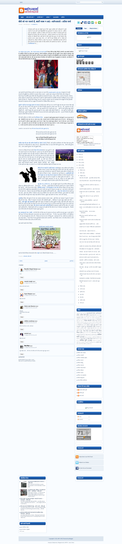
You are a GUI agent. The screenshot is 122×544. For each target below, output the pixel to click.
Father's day (94, 316)
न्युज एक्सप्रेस (55, 17)
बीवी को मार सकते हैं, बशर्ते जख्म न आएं (48, 168)
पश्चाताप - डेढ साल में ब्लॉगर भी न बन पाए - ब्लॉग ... (90, 251)
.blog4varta (92, 314)
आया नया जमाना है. (62, 191)
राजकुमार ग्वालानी (80, 334)
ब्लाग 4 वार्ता (90, 325)
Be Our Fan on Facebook (85, 468)
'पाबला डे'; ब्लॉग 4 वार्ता (80, 313)
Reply (22, 277)
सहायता (87, 342)
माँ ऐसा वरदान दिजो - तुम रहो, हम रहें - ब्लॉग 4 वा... (90, 254)
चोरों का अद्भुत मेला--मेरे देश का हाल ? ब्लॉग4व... (89, 239)
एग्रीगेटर (62, 17)
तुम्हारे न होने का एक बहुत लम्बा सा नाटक (29, 105)
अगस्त (81, 289)
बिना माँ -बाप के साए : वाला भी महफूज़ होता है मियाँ (89, 236)
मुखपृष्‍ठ (22, 17)
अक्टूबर (81, 175)
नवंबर (81, 173)
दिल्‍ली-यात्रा (80, 323)
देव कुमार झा (86, 323)
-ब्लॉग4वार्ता (25, 256)
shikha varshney (29, 321)
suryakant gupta (91, 319)
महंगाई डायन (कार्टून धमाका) (46, 226)
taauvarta (99, 319)
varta (70, 542)
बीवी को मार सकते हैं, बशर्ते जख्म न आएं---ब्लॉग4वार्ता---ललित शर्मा (45, 21)
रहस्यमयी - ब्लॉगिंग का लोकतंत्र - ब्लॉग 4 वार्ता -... (90, 260)
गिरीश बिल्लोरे (87, 320)
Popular (79, 28)
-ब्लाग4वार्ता (89, 313)
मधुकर (84, 332)
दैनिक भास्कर (80, 372)
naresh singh (28, 281)
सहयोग (83, 342)
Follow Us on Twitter (84, 462)
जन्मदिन (78, 322)
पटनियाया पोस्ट (38, 117)
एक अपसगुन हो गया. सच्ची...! (26, 212)
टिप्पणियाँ (81, 419)
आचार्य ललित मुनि (83, 390)
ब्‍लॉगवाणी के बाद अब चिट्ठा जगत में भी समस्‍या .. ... (90, 271)
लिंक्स (86, 337)
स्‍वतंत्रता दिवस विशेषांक (82, 343)
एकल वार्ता (80, 320)
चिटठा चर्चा (97, 320)
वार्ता (33, 43)
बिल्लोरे (79, 325)
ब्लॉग (30, 43)
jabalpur (78, 319)
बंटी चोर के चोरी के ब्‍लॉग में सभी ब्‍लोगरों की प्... (89, 257)
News (73, 542)
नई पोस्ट (21, 260)
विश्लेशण (78, 338)
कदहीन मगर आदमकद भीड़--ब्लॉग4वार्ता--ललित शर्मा (90, 246)
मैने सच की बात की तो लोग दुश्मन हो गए (40, 128)
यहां (38, 253)
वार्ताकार (48, 17)
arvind (26, 333)
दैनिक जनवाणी (81, 355)
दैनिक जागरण (80, 360)
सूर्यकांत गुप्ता (98, 342)
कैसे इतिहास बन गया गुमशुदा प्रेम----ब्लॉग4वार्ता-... (89, 249)
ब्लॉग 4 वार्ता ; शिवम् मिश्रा (82, 331)
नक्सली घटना (93, 323)
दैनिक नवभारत (81, 365)
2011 (80, 165)
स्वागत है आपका (22, 531)
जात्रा (82, 322)
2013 (80, 160)
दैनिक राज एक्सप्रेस (82, 375)
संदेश (80, 416)
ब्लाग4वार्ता (89, 326)
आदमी (20, 198)
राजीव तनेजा (87, 334)
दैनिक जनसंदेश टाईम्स (82, 357)
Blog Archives (93, 28)
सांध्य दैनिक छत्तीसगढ (82, 380)
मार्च (81, 302)
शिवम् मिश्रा (26, 346)
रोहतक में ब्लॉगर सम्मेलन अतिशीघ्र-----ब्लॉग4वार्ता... (90, 233)
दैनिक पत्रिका (81, 370)
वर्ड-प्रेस (90, 337)
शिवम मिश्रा (83, 338)
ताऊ (90, 322)
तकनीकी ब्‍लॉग (40, 17)
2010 (80, 168)
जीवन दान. (86, 322)
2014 (80, 157)
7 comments (34, 24)
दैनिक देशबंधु (80, 362)
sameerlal (84, 319)
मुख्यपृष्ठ (46, 260)
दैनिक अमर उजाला (82, 352)
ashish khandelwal (96, 317)
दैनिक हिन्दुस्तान (81, 377)
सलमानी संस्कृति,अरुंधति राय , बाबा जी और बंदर (89, 189)
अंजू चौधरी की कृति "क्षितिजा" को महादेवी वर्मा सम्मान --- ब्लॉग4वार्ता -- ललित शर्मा (36, 490)
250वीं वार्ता (87, 316)
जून (80, 294)
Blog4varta (55, 542)
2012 (80, 162)
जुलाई (81, 291)
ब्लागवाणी (98, 326)
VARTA (66, 542)
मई (80, 297)
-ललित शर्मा (29, 256)
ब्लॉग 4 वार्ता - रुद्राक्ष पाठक (87, 328)
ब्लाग (84, 325)
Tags (85, 28)
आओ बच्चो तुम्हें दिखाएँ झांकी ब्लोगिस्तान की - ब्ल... (90, 204)
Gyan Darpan (28, 293)
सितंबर (81, 286)
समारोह (99, 340)
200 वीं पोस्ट (80, 316)
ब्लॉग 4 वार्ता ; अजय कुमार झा (85, 329)
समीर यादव (78, 342)
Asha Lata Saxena (29, 306)
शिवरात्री (96, 338)
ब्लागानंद (78, 328)
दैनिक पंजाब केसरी (81, 367)
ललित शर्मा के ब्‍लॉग (30, 17)
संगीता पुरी (83, 340)
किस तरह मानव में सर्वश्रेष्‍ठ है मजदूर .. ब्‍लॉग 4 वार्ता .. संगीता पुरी (33, 506)
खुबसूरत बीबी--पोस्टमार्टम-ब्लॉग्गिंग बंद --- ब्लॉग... (89, 224)
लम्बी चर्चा (93, 334)
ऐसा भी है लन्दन (38, 150)
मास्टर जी (88, 332)
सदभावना (94, 340)
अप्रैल (81, 300)
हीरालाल (89, 343)
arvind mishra (87, 317)
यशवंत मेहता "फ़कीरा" (95, 332)
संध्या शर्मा (81, 395)
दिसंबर (81, 170)
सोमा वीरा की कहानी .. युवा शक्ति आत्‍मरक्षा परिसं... (90, 178)
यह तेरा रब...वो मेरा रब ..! (44, 184)
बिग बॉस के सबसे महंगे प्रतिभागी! (42, 205)
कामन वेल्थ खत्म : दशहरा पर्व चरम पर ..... (88, 231)
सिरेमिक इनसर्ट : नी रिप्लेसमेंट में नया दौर (48, 187)
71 (80, 433)
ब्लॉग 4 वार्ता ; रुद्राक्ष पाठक (95, 329)
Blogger (71, 538)
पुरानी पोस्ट (71, 260)
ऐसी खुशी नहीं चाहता (27, 201)
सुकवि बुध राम (92, 342)
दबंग (93, 322)
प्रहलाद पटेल (99, 323)
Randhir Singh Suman (31, 269)
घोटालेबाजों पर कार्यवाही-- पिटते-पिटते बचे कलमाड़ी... (90, 278)
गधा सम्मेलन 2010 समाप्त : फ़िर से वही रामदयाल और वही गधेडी (32, 51)
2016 (80, 154)
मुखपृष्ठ (21, 2)
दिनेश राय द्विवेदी (98, 322)
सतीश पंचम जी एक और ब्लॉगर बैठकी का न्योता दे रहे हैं (32, 143)
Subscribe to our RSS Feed (86, 456)
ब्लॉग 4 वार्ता (60, 538)
